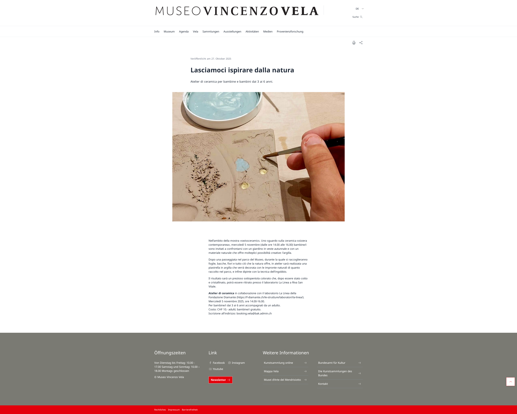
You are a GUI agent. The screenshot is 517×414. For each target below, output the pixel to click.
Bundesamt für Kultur (331, 363)
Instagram (238, 363)
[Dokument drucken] (353, 42)
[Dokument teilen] (360, 42)
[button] (157, 31)
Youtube (218, 369)
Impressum (174, 409)
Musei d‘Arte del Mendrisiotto (282, 380)
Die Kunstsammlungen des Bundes (335, 373)
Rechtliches (160, 409)
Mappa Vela (271, 371)
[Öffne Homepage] (241, 12)
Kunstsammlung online (278, 363)
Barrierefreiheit (190, 409)
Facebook (219, 363)
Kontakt (323, 384)
